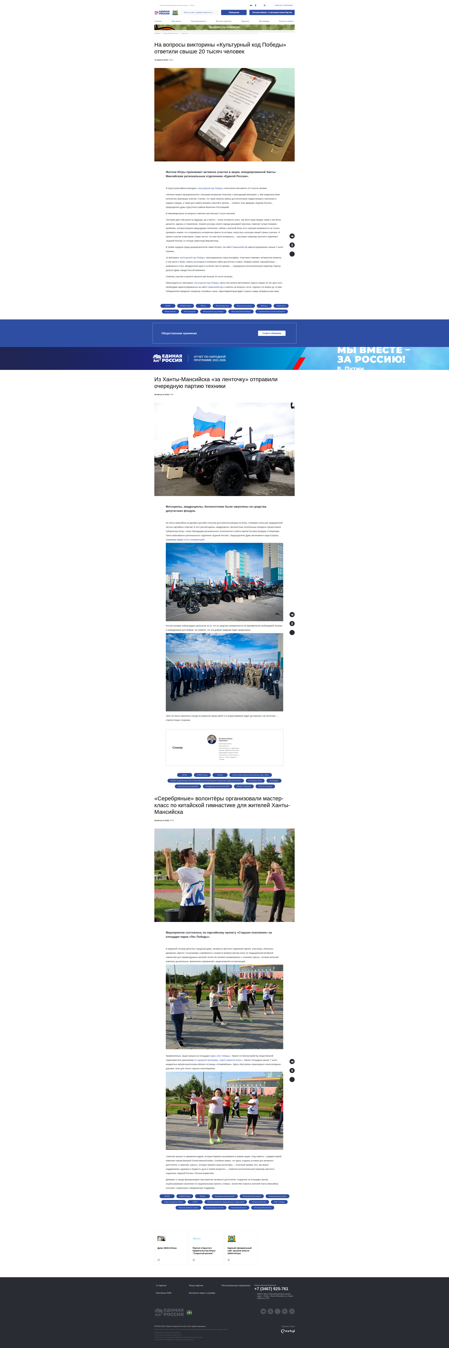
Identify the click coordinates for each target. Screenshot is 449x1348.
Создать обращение (271, 333)
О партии (157, 21)
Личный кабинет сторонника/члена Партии (272, 12)
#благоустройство (259, 1202)
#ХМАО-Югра (185, 306)
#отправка (274, 781)
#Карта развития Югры (173, 1202)
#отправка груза (255, 781)
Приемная (245, 21)
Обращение (234, 12)
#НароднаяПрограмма (252, 1196)
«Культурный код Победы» (210, 188)
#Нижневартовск (222, 306)
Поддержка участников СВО (224, 27)
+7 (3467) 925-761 (271, 1288)
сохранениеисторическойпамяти (271, 311)
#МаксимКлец (170, 311)
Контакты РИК (163, 1293)
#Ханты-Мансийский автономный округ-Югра (250, 775)
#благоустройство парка (188, 1208)
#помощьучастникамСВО (188, 786)
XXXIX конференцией (193, 540)
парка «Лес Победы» (220, 1056)
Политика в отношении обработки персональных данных (178, 1337)
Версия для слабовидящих (284, 5)
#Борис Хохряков (244, 786)
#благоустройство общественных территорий (225, 1202)
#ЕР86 (167, 306)
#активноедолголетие (214, 1208)
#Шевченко (281, 306)
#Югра (203, 306)
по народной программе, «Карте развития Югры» (218, 1060)
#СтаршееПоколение (262, 1208)
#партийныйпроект (238, 1208)
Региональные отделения (236, 1285)
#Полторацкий (189, 311)
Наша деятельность (198, 21)
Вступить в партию (286, 21)
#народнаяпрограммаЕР (225, 1196)
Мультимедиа (264, 21)
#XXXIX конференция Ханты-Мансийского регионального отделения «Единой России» (205, 781)
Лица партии (176, 21)
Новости (184, 33)
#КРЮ (195, 1202)
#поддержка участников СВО (217, 786)
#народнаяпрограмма (277, 1196)
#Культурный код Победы (213, 311)
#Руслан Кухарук (265, 786)
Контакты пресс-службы (202, 1293)
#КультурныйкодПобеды (241, 311)
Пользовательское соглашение (167, 1333)
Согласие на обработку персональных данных (173, 1340)
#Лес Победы (279, 1202)
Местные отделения (223, 21)
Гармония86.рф (240, 247)
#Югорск (264, 306)
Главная (157, 33)
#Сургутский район (244, 306)
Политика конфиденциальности (167, 1335)
